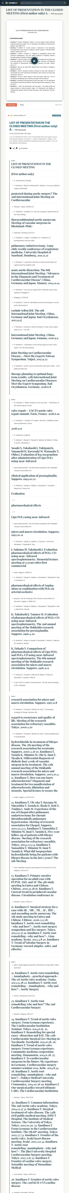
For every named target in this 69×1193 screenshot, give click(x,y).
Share (22, 105)
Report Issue (58, 104)
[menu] (3, 3)
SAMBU (13, 3)
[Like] (10, 148)
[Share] (13, 148)
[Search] (64, 3)
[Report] (16, 148)
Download (11, 105)
